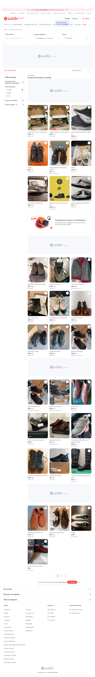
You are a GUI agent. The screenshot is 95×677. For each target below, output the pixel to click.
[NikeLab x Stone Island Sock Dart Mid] (59, 193)
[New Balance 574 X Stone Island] (38, 273)
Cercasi (8, 96)
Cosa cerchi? (9, 34)
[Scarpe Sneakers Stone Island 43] (81, 193)
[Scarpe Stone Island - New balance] (38, 122)
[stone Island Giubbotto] (81, 273)
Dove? (65, 34)
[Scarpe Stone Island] (59, 273)
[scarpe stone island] (38, 340)
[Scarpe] (81, 158)
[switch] (22, 82)
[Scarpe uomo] (81, 395)
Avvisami (73, 582)
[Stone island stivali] (38, 307)
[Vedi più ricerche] (89, 24)
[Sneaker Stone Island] (59, 465)
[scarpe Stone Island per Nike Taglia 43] (81, 122)
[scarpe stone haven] (59, 430)
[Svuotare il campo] (87, 38)
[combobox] (20, 38)
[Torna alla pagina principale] (14, 18)
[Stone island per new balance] (38, 430)
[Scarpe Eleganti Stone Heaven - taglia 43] (59, 158)
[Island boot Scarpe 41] (81, 340)
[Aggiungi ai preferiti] (45, 107)
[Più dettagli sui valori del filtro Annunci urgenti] (16, 104)
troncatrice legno (17, 24)
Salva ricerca (11, 70)
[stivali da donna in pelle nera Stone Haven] (81, 465)
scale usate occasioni (45, 24)
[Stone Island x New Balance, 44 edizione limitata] (81, 430)
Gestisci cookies (8, 631)
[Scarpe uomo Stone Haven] (59, 522)
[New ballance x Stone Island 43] (59, 307)
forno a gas (77, 24)
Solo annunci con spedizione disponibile (12, 82)
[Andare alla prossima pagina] (65, 576)
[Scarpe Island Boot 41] (38, 395)
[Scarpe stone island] (81, 307)
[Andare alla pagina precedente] (53, 576)
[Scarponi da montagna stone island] (38, 465)
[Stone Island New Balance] (38, 193)
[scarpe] (38, 158)
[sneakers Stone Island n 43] (38, 522)
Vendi (87, 18)
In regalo (8, 93)
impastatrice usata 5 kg (30, 24)
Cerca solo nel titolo (11, 100)
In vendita (9, 90)
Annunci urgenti (10, 104)
